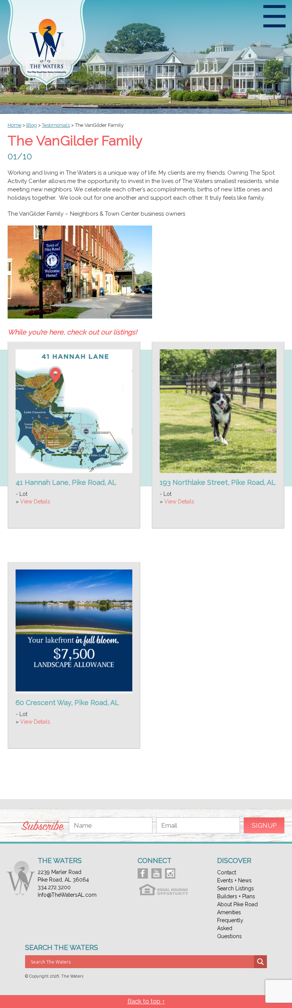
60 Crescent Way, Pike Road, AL (67, 703)
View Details (35, 501)
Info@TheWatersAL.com (67, 895)
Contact (226, 872)
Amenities (229, 912)
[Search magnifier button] (260, 961)
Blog (31, 125)
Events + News (234, 880)
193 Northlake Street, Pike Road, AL (218, 482)
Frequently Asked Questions (230, 928)
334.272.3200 (54, 887)
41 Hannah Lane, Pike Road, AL (66, 482)
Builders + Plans (236, 896)
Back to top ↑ (146, 1001)
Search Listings (235, 888)
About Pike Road (237, 904)
